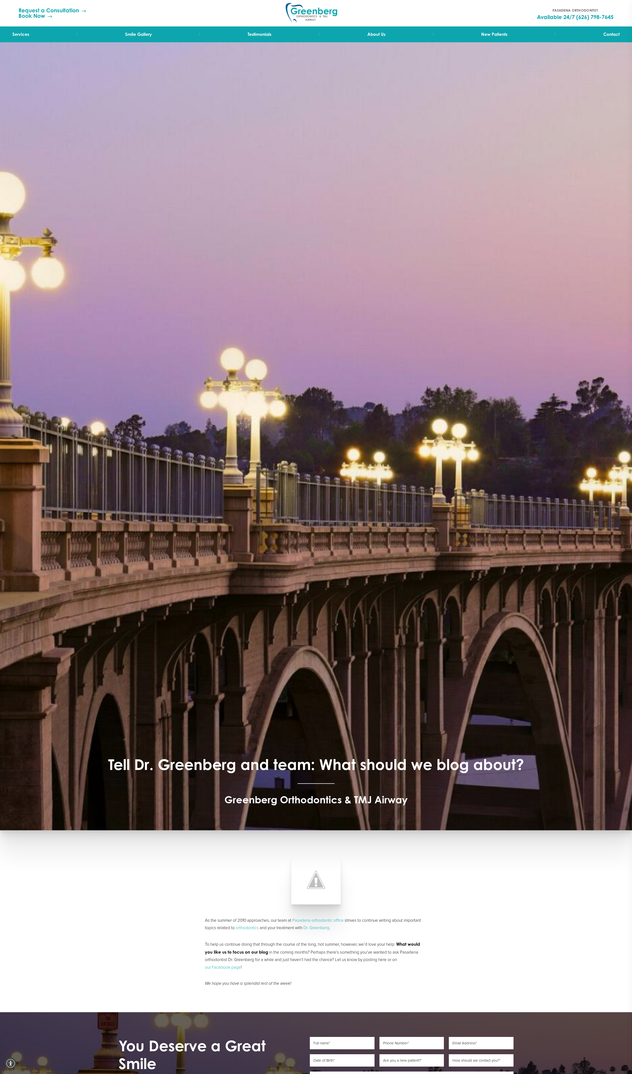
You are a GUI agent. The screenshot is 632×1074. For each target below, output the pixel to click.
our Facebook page (223, 967)
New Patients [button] (494, 34)
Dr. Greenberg (316, 928)
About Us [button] (376, 34)
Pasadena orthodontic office (318, 920)
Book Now (32, 16)
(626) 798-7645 (594, 17)
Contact (611, 34)
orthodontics (247, 928)
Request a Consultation (49, 10)
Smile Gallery (138, 34)
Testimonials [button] (259, 34)
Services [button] (20, 34)
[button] (10, 1063)
